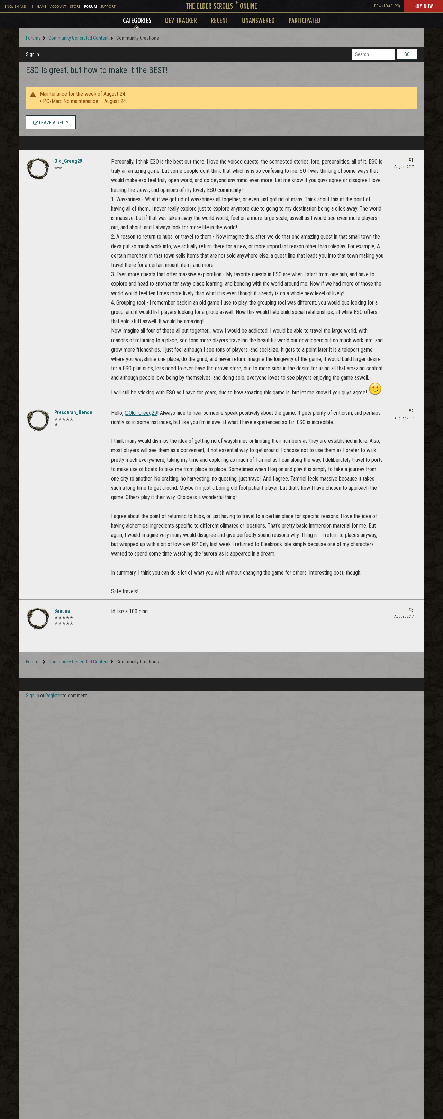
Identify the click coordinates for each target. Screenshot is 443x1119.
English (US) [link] (15, 6)
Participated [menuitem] (304, 20)
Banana (62, 611)
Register (53, 695)
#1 (411, 160)
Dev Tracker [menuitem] (181, 20)
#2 (411, 411)
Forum (90, 6)
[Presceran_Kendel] (38, 420)
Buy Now (423, 5)
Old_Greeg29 (68, 161)
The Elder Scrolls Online (221, 5)
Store (75, 6)
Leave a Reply (53, 122)
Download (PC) (387, 6)
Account (58, 6)
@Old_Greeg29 (141, 413)
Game (42, 6)
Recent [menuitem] (219, 20)
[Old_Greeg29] (38, 169)
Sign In (32, 54)
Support (108, 6)
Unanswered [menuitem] (258, 20)
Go (407, 54)
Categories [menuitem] (137, 20)
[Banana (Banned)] (38, 619)
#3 (411, 610)
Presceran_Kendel (74, 412)
